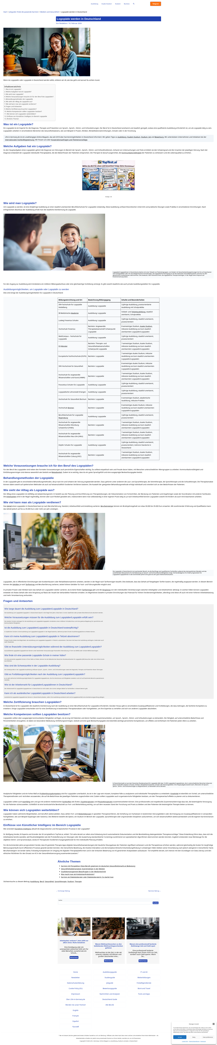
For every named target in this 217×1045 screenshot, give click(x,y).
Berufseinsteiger (107, 506)
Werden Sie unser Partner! (75, 1005)
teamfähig (26, 802)
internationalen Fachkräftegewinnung (19, 140)
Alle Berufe (110, 1005)
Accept (180, 1037)
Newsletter (75, 977)
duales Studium (146, 326)
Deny (193, 1037)
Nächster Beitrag (154, 891)
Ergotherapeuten (87, 802)
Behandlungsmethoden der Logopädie (19, 99)
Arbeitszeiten (11, 496)
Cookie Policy (185, 1041)
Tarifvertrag (30, 584)
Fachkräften (66, 802)
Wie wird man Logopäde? (14, 94)
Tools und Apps (144, 994)
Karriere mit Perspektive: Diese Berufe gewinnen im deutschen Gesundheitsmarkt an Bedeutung (98, 866)
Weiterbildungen (84, 814)
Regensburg (63, 418)
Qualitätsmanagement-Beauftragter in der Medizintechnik (83, 871)
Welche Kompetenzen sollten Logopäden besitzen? (24, 111)
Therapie (78, 881)
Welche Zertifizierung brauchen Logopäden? (21, 109)
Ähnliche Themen (13, 119)
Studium (118, 4)
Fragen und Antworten (14, 106)
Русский (75, 1026)
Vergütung (106, 590)
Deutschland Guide (109, 999)
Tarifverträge (87, 590)
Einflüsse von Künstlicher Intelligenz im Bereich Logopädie (27, 116)
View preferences (208, 1037)
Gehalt (9, 506)
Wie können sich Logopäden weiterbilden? (21, 114)
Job (149, 137)
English (75, 1010)
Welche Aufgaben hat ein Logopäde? (18, 92)
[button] (213, 1024)
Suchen (60, 900)
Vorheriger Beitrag (63, 891)
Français (75, 1016)
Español (76, 1021)
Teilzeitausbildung (138, 312)
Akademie (75, 313)
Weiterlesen (74, 957)
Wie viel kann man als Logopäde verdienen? (21, 104)
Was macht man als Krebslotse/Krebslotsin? (77, 874)
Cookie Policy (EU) (75, 988)
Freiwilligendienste (144, 983)
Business (127, 4)
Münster (64, 346)
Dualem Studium (133, 137)
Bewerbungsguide (110, 988)
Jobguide (109, 983)
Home (75, 972)
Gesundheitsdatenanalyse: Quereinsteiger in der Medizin (83, 869)
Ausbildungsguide (110, 972)
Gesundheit (49, 881)
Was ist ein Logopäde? (13, 89)
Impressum (203, 1041)
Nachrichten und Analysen (110, 994)
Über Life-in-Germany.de (75, 999)
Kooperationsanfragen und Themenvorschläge (69, 140)
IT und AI (143, 972)
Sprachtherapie (61, 881)
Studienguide (110, 977)
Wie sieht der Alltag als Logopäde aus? (19, 102)
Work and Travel (144, 988)
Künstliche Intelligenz (23, 829)
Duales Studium (107, 4)
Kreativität (174, 793)
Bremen (71, 408)
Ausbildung (94, 4)
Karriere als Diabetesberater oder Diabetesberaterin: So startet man (87, 877)
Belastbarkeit (57, 472)
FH (60, 346)
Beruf (42, 881)
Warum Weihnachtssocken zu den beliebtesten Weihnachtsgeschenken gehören (108, 946)
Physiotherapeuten (105, 802)
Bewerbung (159, 137)
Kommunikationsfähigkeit (131, 153)
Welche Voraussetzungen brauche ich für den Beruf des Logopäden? (30, 97)
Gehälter (15, 584)
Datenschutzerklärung (194, 1041)
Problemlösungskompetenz (50, 793)
